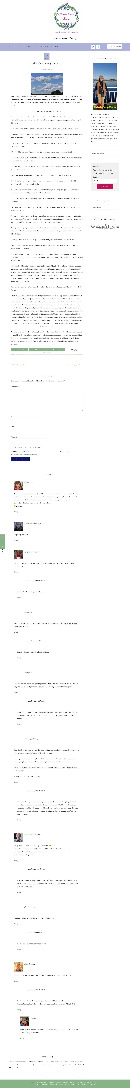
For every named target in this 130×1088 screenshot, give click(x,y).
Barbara (28, 907)
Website (14, 437)
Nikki (26, 482)
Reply (16, 512)
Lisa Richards (30, 834)
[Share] (2, 536)
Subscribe (105, 186)
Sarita (33, 1018)
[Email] (2, 546)
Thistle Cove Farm (65, 19)
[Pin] (2, 541)
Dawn (27, 612)
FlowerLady (29, 739)
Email (13, 427)
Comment (15, 387)
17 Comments (47, 352)
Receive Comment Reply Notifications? (26, 447)
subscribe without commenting (28, 454)
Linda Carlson (30, 523)
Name (14, 416)
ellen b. (27, 964)
